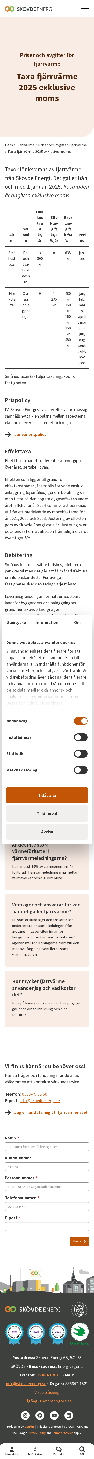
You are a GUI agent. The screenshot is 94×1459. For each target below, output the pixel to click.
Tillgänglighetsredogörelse (47, 1401)
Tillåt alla (47, 795)
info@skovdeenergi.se (40, 1100)
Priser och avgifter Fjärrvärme (62, 144)
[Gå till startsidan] (29, 8)
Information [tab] (47, 622)
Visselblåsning (47, 1392)
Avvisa (47, 832)
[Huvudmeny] (85, 8)
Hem (9, 144)
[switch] (81, 737)
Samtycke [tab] (16, 622)
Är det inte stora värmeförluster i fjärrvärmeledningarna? (39, 851)
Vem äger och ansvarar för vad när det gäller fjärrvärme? (46, 908)
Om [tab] (77, 622)
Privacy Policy (37, 1433)
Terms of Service (62, 1433)
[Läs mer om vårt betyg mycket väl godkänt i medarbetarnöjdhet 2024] (36, 1334)
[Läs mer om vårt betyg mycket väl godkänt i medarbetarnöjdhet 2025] (57, 1334)
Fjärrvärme (25, 144)
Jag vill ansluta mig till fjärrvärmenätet (51, 1112)
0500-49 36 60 (34, 1094)
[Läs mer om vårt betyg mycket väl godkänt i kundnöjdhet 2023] (14, 1334)
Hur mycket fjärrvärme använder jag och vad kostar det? (44, 988)
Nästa (77, 1241)
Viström (30, 1426)
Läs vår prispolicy (30, 434)
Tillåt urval (47, 813)
